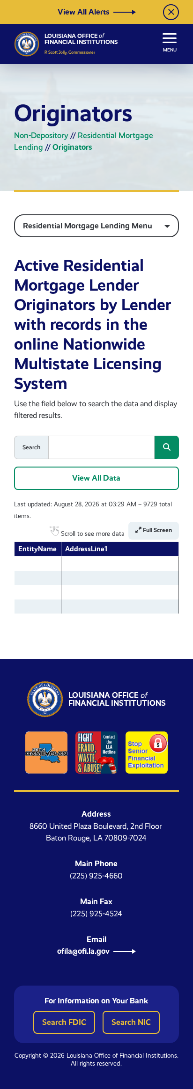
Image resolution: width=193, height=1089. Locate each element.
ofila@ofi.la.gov (83, 951)
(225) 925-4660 (96, 875)
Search (31, 447)
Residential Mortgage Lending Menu (87, 225)
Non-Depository (41, 135)
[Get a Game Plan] (46, 752)
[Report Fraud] (96, 752)
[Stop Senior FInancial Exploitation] (147, 752)
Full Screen (156, 530)
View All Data (96, 477)
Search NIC (131, 1022)
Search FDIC (64, 1022)
